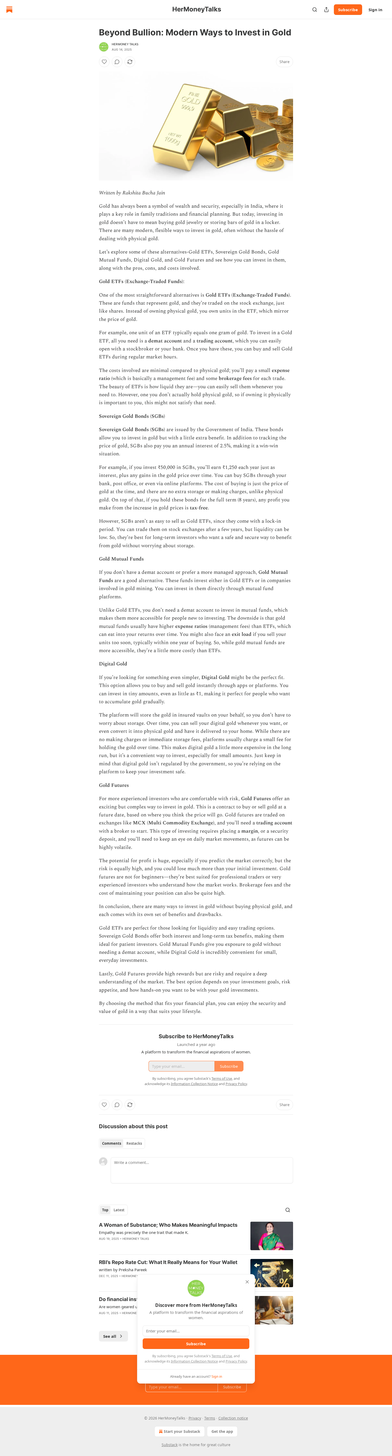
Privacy (195, 1418)
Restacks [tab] (134, 1143)
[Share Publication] (326, 9)
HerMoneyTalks (125, 44)
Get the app (222, 1431)
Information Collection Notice (194, 1361)
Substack (170, 1444)
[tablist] (122, 1143)
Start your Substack (182, 1431)
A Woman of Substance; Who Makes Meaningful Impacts (168, 1225)
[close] (247, 1282)
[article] (196, 1236)
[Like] (104, 61)
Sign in (375, 9)
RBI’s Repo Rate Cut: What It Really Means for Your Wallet (168, 1262)
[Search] (314, 9)
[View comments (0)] (117, 61)
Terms (209, 1418)
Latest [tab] (119, 1210)
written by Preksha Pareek (123, 1269)
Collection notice (233, 1418)
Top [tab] (105, 1210)
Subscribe (348, 9)
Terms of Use (221, 1355)
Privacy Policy (236, 1361)
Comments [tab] (111, 1143)
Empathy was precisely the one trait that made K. (144, 1232)
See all (109, 1336)
